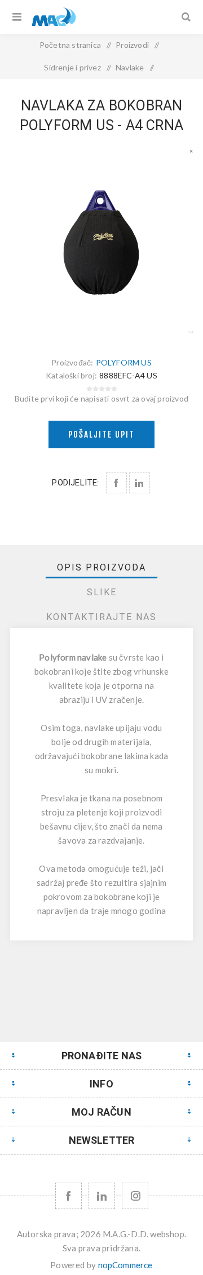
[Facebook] (68, 1196)
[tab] (101, 567)
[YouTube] (102, 1196)
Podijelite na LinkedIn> (139, 482)
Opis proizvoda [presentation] (101, 567)
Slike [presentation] (102, 592)
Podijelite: (75, 483)
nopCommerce (125, 1265)
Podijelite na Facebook (116, 482)
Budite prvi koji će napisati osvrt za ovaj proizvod (101, 398)
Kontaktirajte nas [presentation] (101, 617)
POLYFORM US (124, 362)
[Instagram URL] (135, 1196)
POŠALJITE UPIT (101, 434)
